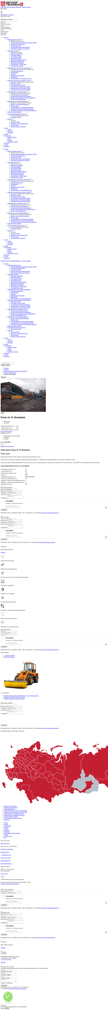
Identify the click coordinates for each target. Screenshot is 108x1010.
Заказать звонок (26, 7)
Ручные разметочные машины (19, 94)
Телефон (3, 492)
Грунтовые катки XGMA (18, 85)
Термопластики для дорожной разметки (22, 109)
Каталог (6, 37)
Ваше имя (3, 491)
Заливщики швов (16, 58)
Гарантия (10, 132)
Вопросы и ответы (12, 142)
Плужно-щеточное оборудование (20, 47)
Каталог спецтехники (10, 806)
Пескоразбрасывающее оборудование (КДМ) (24, 42)
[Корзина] (2, 361)
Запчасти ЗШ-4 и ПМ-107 (18, 126)
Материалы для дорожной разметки (17, 101)
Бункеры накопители (17, 71)
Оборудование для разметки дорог (17, 91)
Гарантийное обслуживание (12, 833)
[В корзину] (2, 444)
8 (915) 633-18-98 (5, 858)
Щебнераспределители (17, 61)
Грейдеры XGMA (16, 83)
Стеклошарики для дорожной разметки (22, 107)
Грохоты (13, 74)
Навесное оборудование (14, 112)
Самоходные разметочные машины (21, 96)
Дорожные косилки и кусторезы (20, 48)
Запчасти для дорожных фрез (19, 123)
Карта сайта (4, 873)
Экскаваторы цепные (17, 66)
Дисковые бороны (16, 117)
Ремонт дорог (15, 106)
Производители (11, 137)
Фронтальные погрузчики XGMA (20, 88)
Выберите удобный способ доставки (14, 697)
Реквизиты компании (7, 849)
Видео (9, 138)
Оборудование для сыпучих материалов (18, 68)
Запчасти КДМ (15, 122)
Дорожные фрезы (16, 55)
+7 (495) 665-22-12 (6, 855)
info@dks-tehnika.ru (15, 7)
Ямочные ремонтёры (17, 53)
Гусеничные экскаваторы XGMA (20, 86)
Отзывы (9, 140)
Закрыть (3, 962)
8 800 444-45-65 (5, 7)
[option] (54, 395)
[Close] (1, 486)
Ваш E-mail (4, 524)
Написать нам (5, 852)
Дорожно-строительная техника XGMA (18, 80)
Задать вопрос (10, 446)
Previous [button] (3, 377)
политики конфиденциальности (49, 512)
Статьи (6, 145)
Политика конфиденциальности (10, 884)
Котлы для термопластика (18, 99)
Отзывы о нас (8, 836)
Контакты (7, 146)
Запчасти (10, 119)
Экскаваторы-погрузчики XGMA (20, 89)
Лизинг (9, 129)
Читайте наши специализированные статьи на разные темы (21, 695)
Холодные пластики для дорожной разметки (23, 110)
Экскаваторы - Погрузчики (18, 64)
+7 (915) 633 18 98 (9, 655)
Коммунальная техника (14, 39)
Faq (5, 837)
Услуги (6, 128)
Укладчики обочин (16, 57)
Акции (6, 134)
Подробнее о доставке (7, 14)
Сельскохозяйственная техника (16, 114)
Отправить (4, 985)
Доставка (10, 131)
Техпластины (14, 125)
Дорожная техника (12, 50)
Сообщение (4, 498)
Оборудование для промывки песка (21, 78)
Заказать (3, 446)
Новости (6, 143)
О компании (7, 135)
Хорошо (3, 552)
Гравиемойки (14, 72)
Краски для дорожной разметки (20, 104)
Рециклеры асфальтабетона (18, 60)
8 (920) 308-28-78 (5, 860)
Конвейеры (14, 77)
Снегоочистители (16, 45)
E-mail (2, 494)
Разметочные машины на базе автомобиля (23, 97)
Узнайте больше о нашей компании (14, 698)
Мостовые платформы (17, 63)
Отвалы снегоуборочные (18, 44)
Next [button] (2, 413)
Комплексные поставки (17, 75)
